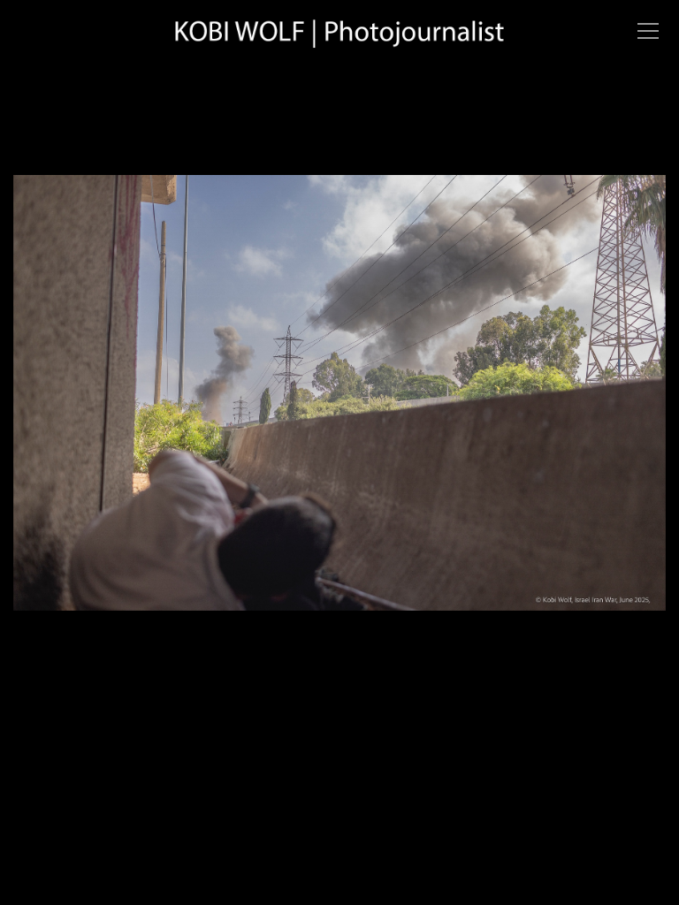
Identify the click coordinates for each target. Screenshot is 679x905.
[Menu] (648, 31)
